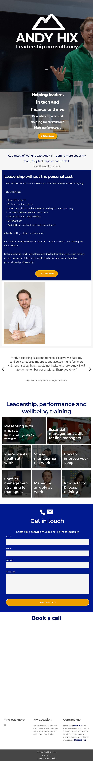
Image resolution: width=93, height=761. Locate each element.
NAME (9, 537)
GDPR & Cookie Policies (47, 752)
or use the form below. (56, 531)
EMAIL (9, 548)
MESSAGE (10, 572)
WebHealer (51, 758)
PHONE (9, 560)
